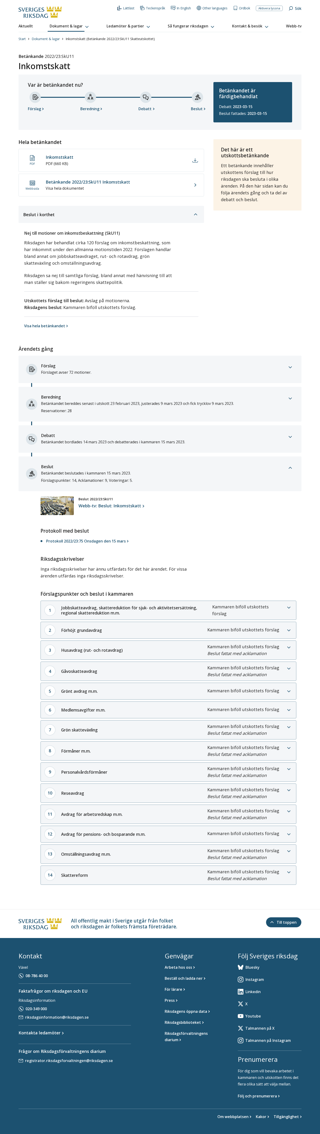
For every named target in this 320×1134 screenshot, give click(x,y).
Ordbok (244, 8)
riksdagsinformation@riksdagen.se (57, 1017)
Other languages (214, 8)
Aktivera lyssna (269, 8)
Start (22, 39)
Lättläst (128, 8)
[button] (69, 26)
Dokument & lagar (46, 39)
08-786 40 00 (37, 975)
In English (184, 8)
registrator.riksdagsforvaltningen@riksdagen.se (69, 1060)
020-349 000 (36, 1008)
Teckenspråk (155, 8)
